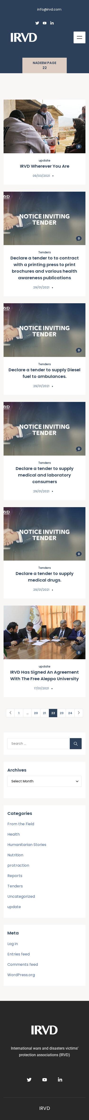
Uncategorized (21, 896)
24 (70, 713)
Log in (12, 943)
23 (62, 713)
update (44, 160)
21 (44, 713)
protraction (18, 865)
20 (36, 713)
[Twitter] (37, 23)
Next (79, 713)
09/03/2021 (41, 176)
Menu (79, 37)
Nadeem (40, 63)
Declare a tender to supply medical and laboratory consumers (45, 475)
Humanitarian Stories (26, 844)
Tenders (44, 252)
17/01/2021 (41, 688)
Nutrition (15, 855)
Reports (14, 875)
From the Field (20, 824)
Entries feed (18, 954)
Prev (10, 713)
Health (13, 834)
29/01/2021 (41, 287)
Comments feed (22, 964)
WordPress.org (21, 975)
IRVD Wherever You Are (44, 166)
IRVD (44, 1108)
